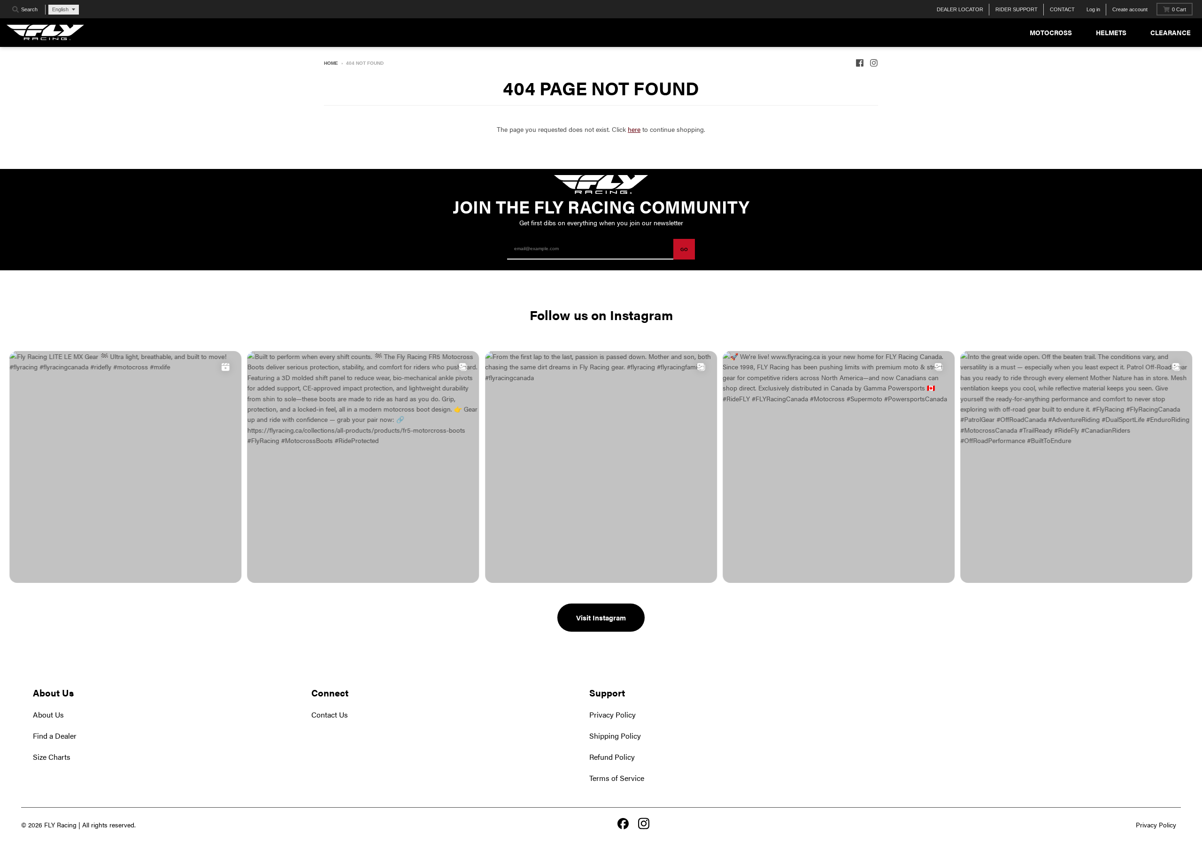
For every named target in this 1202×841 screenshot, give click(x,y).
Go (684, 249)
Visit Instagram (601, 617)
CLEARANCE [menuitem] (1170, 32)
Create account (1130, 9)
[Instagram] (643, 824)
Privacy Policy (612, 714)
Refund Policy (612, 756)
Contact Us (329, 714)
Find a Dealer (55, 735)
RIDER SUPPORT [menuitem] (1016, 9)
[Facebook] (623, 824)
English (60, 9)
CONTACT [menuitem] (1062, 9)
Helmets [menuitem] (1111, 32)
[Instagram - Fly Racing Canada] (874, 63)
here (634, 129)
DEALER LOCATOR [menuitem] (960, 9)
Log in (1093, 9)
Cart (1179, 9)
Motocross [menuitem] (1051, 32)
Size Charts (51, 756)
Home (331, 63)
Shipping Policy (615, 735)
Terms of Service (616, 777)
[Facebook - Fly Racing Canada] (859, 63)
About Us (48, 714)
